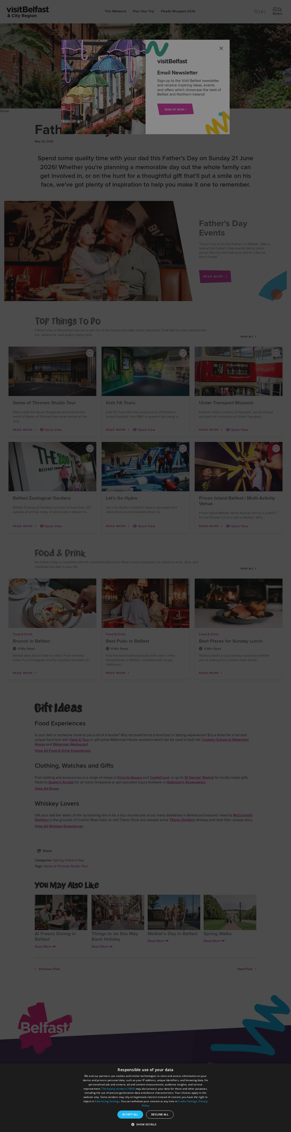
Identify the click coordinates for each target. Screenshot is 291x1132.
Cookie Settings (187, 1101)
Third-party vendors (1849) (118, 1089)
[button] (145, 1124)
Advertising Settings (107, 1101)
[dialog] (145, 1097)
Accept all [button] (130, 1114)
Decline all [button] (160, 1114)
